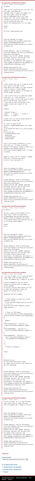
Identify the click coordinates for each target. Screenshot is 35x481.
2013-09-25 (4, 399)
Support (4, 479)
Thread (10, 4)
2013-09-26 (4, 4)
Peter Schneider (18, 274)
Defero (16, 79)
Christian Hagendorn (19, 4)
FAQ (30, 477)
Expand (5, 472)
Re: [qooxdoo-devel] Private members (14, 3)
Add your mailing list (21, 477)
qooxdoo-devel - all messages (12, 467)
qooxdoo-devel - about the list (12, 469)
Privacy (10, 479)
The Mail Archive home (10, 464)
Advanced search (6, 457)
